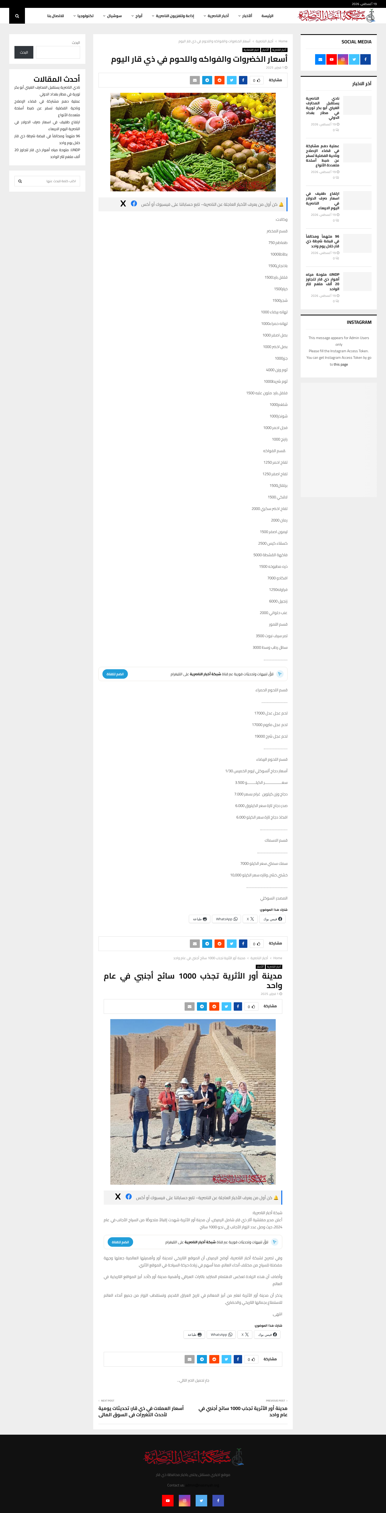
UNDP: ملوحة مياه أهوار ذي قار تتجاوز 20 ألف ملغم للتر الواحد (322, 281)
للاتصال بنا (55, 15)
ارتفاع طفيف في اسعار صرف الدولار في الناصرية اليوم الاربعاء (322, 200)
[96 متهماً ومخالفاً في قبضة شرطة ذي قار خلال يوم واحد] (357, 243)
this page (341, 364)
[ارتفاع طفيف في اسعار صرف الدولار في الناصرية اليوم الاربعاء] (357, 200)
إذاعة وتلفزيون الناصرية (175, 15)
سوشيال (114, 15)
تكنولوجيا (85, 15)
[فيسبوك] (134, 204)
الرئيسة (267, 15)
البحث (76, 42)
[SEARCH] (20, 181)
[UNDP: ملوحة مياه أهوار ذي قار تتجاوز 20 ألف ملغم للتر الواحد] (357, 281)
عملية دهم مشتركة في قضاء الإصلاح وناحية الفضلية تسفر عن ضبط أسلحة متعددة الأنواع (322, 155)
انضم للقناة (115, 674)
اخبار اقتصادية (251, 50)
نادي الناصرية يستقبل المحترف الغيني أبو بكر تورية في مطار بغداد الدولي (322, 108)
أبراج (138, 15)
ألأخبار (247, 15)
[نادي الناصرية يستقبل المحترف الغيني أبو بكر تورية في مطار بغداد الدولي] (357, 105)
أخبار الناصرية (218, 15)
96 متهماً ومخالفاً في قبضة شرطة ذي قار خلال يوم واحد (322, 241)
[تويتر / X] (123, 204)
